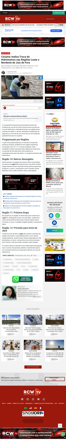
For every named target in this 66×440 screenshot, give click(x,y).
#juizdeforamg (8, 263)
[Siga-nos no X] (33, 399)
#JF (19, 269)
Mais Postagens (33, 367)
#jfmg (36, 259)
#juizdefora (8, 259)
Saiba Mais (36, 296)
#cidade (6, 266)
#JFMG (26, 269)
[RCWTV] (33, 5)
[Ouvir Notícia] (5, 108)
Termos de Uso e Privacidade (43, 403)
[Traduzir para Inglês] (30, 408)
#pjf (23, 266)
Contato (61, 403)
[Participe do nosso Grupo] (22, 280)
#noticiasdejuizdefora (23, 259)
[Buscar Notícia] (63, 19)
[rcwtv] (33, 42)
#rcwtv (15, 266)
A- (35, 101)
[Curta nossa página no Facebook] (22, 399)
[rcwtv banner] (33, 433)
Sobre (9, 403)
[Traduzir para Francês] (40, 408)
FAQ (56, 403)
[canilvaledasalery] (55, 245)
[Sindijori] (33, 414)
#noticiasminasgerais (24, 263)
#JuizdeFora (33, 266)
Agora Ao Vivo (59, 13)
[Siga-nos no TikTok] (44, 399)
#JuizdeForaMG (8, 269)
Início (4, 403)
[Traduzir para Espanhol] (35, 408)
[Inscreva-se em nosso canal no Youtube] (38, 399)
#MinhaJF (35, 269)
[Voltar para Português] (25, 408)
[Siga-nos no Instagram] (27, 399)
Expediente (29, 403)
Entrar (6, 13)
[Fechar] (60, 426)
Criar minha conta (54, 379)
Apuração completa (55, 30)
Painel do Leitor (18, 403)
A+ (41, 101)
